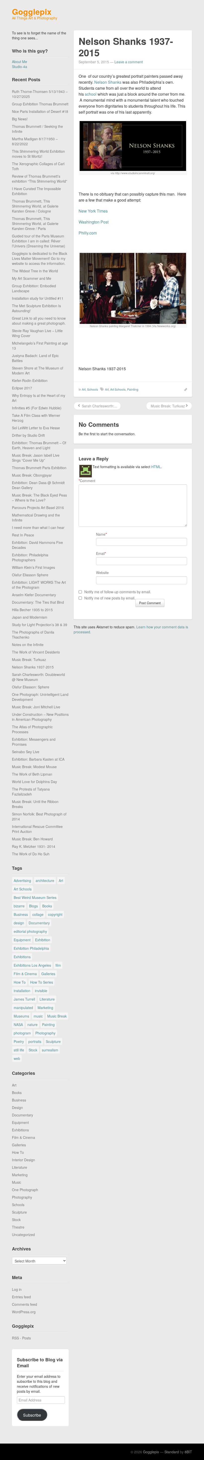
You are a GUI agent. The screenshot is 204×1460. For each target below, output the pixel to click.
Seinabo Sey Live (25, 751)
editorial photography (30, 931)
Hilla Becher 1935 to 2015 (32, 609)
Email (100, 553)
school (91, 94)
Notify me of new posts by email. (109, 597)
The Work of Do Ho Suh (31, 853)
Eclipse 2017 (22, 387)
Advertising (22, 880)
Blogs (33, 905)
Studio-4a (19, 66)
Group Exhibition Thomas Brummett (40, 103)
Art (61, 880)
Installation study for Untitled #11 (37, 298)
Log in (17, 1289)
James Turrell (24, 999)
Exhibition (42, 939)
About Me (19, 61)
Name (100, 534)
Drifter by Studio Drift (28, 435)
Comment (87, 480)
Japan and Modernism (29, 617)
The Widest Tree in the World (35, 270)
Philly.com (88, 233)
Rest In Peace (23, 534)
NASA (18, 1024)
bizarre (19, 905)
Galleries (48, 973)
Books (47, 905)
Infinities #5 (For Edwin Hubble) (36, 407)
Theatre (18, 1227)
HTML (156, 466)
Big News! (20, 118)
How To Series (41, 982)
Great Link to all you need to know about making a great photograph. (39, 321)
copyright (55, 914)
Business (21, 914)
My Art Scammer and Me (31, 278)
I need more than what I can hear (38, 527)
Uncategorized (23, 1234)
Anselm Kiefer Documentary (34, 594)
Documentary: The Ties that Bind (38, 602)
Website (102, 572)
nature (32, 1024)
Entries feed (21, 1296)
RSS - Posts (21, 1337)
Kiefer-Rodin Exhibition (30, 380)
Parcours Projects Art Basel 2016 (38, 507)
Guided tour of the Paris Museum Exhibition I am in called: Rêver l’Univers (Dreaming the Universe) (38, 240)
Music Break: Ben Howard (32, 838)
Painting (48, 1024)
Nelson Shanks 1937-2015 (33, 666)
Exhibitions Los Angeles (32, 965)
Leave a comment (128, 61)
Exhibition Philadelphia (31, 948)
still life (19, 1049)
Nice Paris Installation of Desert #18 (40, 111)
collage (38, 914)
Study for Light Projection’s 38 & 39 (39, 624)
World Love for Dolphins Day (34, 781)
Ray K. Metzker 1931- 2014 (33, 846)
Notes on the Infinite (28, 644)
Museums (21, 1016)
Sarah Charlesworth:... (99, 405)
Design (17, 1107)
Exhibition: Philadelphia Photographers (30, 557)
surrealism (50, 1049)
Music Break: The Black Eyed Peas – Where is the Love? (39, 498)
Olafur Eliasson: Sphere (30, 686)
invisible (41, 990)
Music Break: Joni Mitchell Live (36, 706)
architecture (45, 880)
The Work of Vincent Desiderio (36, 652)
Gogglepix (31, 11)
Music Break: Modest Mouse (34, 766)
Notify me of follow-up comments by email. (117, 591)
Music (16, 1182)
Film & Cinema (25, 973)
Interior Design (23, 1159)
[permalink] (184, 389)
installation (22, 990)
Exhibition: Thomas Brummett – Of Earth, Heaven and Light (39, 445)
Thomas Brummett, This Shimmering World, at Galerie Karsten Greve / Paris (35, 223)
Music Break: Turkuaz (29, 659)
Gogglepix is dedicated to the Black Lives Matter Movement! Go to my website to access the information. (39, 258)
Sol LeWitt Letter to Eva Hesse (36, 427)
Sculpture (53, 1041)
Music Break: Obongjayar (32, 475)
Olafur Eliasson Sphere (30, 574)
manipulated (23, 1007)
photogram (22, 1032)
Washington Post (93, 222)
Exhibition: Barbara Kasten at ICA (38, 759)
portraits (34, 1041)
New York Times (93, 211)
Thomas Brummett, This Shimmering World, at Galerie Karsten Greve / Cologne (35, 206)
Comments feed (24, 1304)
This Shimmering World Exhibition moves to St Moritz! (38, 154)
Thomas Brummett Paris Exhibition (39, 467)
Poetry (19, 1041)
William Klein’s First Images (33, 567)
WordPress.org (24, 1311)
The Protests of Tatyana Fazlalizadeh (31, 792)
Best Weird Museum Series (35, 897)
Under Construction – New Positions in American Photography (40, 717)
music (38, 1016)
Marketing (45, 1007)
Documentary (39, 922)
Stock (33, 1049)
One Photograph (25, 1189)
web (17, 1058)
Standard (171, 1451)
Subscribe (32, 1415)
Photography (45, 1032)
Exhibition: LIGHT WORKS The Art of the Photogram (39, 585)
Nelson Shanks (107, 82)
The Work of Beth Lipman (32, 774)
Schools (18, 1204)
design (19, 922)
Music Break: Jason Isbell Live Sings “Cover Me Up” (35, 458)
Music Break (57, 1016)
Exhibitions (22, 956)
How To (20, 982)
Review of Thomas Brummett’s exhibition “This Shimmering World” (39, 179)
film (58, 965)
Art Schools (23, 888)
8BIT (188, 1451)
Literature (47, 999)
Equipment (22, 939)
